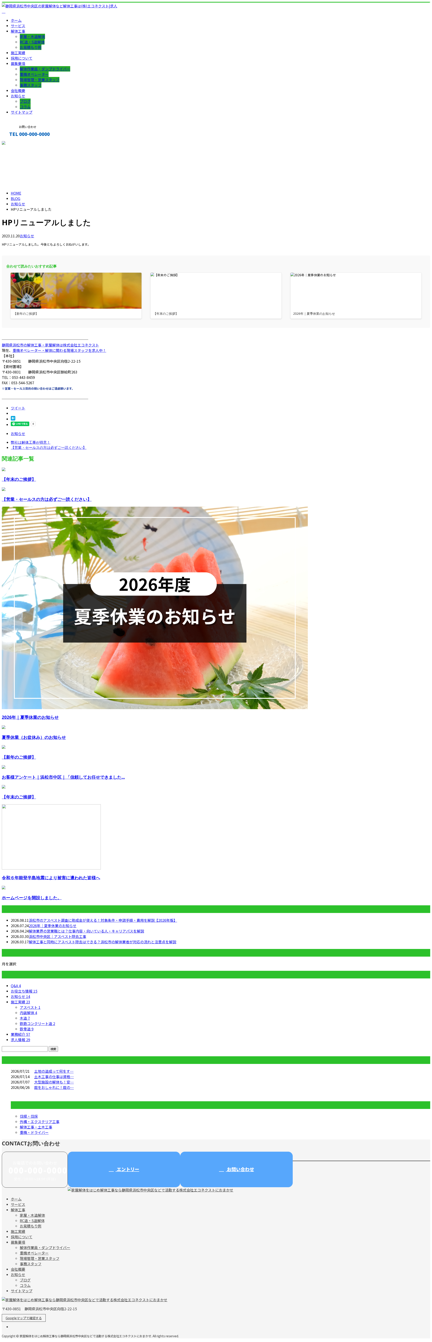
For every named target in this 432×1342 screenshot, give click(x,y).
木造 (25, 1018)
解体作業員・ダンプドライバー (45, 69)
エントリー (127, 1169)
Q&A (16, 985)
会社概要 (18, 90)
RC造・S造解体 (32, 42)
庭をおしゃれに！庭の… (54, 1087)
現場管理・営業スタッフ (39, 79)
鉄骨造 (27, 1029)
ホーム (16, 20)
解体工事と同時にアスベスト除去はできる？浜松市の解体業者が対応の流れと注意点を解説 (102, 941)
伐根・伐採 (29, 1116)
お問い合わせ (240, 1169)
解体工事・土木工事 (36, 1127)
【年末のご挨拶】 (19, 479)
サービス (18, 25)
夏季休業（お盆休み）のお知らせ (34, 737)
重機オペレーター (34, 74)
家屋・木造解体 (32, 36)
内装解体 (28, 1012)
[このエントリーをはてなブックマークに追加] (13, 419)
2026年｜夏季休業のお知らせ (30, 717)
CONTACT (17, 143)
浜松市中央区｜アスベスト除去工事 (57, 936)
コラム (25, 106)
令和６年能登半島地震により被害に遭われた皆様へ (51, 877)
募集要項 (18, 63)
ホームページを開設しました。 (32, 897)
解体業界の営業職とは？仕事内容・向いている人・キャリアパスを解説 (86, 931)
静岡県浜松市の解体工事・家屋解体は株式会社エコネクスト (50, 345)
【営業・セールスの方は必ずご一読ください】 (47, 499)
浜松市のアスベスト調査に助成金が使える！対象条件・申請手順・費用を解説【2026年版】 (103, 920)
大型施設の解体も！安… (54, 1082)
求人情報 (20, 1039)
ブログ (25, 101)
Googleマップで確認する (24, 1318)
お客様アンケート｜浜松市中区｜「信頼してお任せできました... (63, 777)
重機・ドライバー (34, 1132)
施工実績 (18, 52)
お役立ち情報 (24, 991)
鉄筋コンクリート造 (37, 1023)
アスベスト (30, 1007)
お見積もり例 (30, 47)
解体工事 (18, 31)
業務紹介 (20, 1034)
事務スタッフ (30, 85)
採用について (21, 58)
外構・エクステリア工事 (39, 1121)
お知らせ (18, 96)
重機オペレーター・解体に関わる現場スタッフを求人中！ (59, 350)
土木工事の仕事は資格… (54, 1076)
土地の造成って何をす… (54, 1071)
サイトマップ (21, 112)
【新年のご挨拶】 (19, 757)
